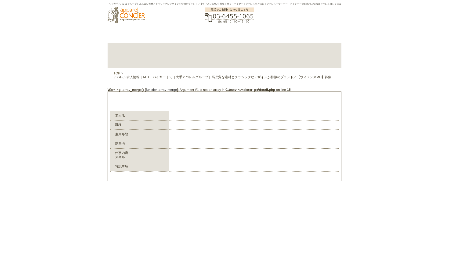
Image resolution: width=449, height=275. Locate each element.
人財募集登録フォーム (160, 236)
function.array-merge (161, 90)
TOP (116, 73)
